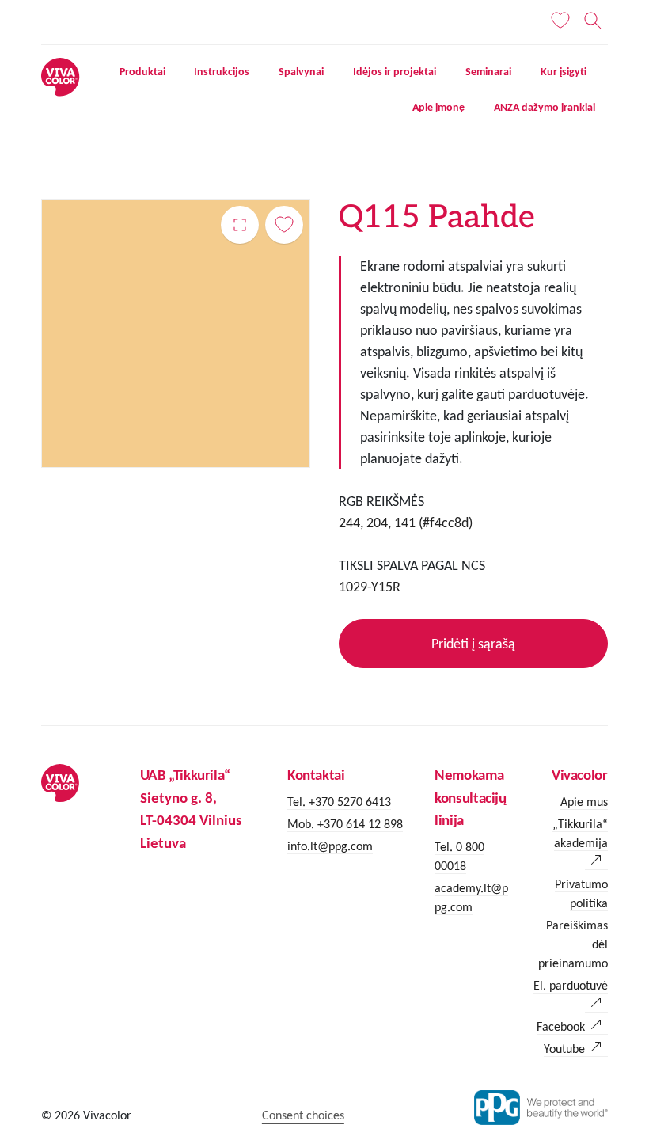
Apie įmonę (438, 107)
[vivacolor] (60, 75)
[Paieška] (593, 20)
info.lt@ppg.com (330, 845)
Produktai (142, 71)
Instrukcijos (221, 71)
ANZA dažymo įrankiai (544, 107)
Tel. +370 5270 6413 (339, 801)
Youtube (564, 1048)
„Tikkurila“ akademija (580, 833)
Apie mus (584, 801)
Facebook (561, 1026)
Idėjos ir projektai (394, 71)
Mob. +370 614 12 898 (345, 823)
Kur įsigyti (563, 71)
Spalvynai (301, 71)
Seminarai (488, 71)
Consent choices (303, 1115)
